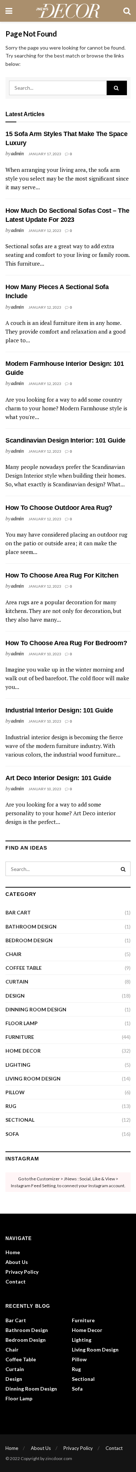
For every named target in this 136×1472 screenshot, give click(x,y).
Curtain (16, 981)
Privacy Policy (21, 1272)
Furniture (19, 1037)
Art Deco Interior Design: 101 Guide (58, 778)
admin (17, 153)
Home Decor (23, 1051)
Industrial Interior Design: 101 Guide (59, 710)
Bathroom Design (31, 926)
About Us (16, 1262)
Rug (10, 1106)
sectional (19, 1120)
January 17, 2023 (44, 154)
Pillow (15, 1092)
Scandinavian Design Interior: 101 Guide (65, 440)
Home (12, 1252)
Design (15, 996)
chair (13, 954)
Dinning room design (35, 1009)
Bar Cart (18, 912)
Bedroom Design (29, 940)
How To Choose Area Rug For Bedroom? (66, 643)
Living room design (33, 1078)
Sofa (12, 1134)
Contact (15, 1281)
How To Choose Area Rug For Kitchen (62, 575)
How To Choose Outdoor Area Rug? (58, 507)
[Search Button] (117, 88)
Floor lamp (21, 1023)
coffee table (23, 968)
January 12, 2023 (44, 230)
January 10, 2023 (44, 654)
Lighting (17, 1065)
